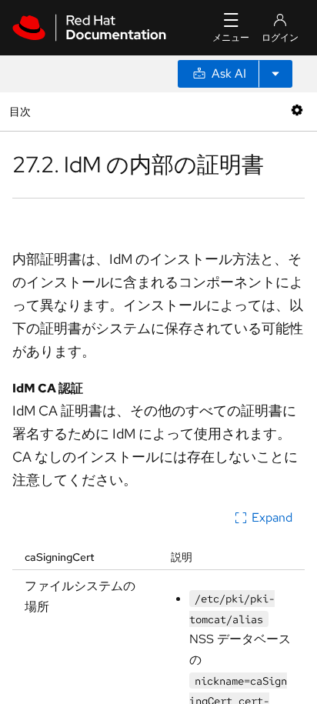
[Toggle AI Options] (275, 74)
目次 (21, 111)
